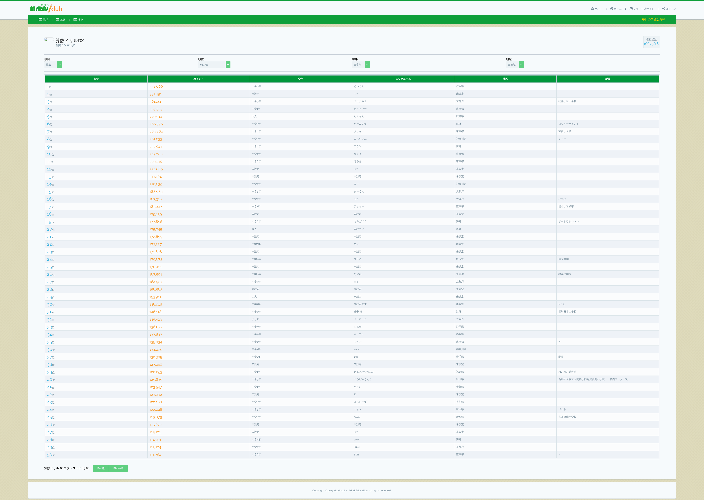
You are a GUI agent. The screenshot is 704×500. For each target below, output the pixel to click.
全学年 (358, 64)
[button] (101, 468)
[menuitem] (43, 20)
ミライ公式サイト (643, 8)
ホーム (617, 8)
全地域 (512, 64)
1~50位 (204, 64)
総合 (48, 64)
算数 (62, 19)
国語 (45, 19)
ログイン (670, 8)
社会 (80, 19)
